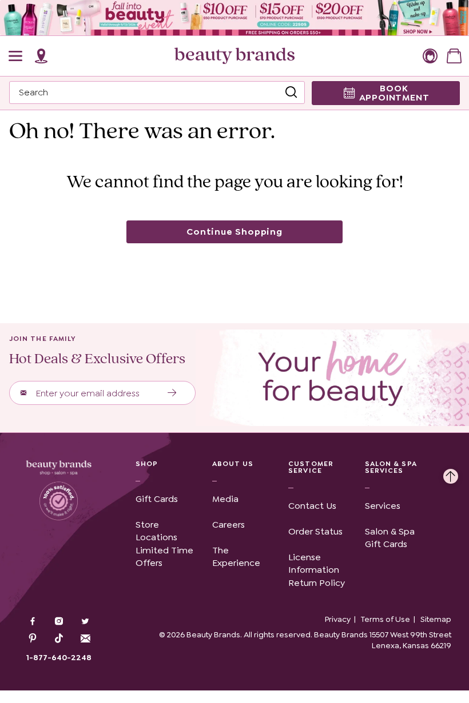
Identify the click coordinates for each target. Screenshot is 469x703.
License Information (313, 563)
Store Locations (156, 531)
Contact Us (312, 506)
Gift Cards (157, 499)
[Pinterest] (32, 639)
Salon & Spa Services (391, 467)
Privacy (338, 619)
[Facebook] (32, 622)
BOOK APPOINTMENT (394, 92)
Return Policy (316, 583)
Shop (147, 463)
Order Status (315, 531)
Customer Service (310, 467)
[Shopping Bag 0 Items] (454, 56)
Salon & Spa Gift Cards (390, 537)
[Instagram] (58, 622)
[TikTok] (58, 638)
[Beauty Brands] (234, 56)
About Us (233, 463)
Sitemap (435, 619)
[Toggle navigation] (16, 56)
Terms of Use (385, 619)
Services (382, 506)
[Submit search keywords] (291, 92)
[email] (85, 638)
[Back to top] (450, 473)
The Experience (236, 556)
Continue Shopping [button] (234, 232)
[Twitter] (85, 622)
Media (225, 499)
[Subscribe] (172, 392)
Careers (228, 525)
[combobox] (157, 92)
